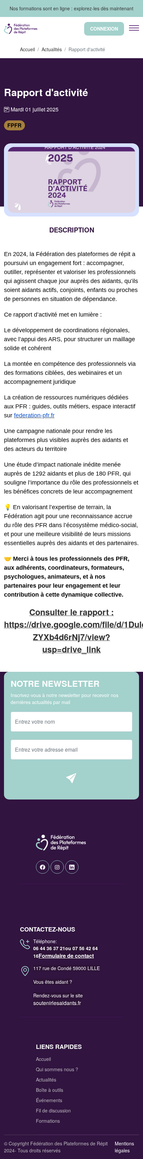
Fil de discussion (53, 1110)
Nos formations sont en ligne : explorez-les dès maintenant (71, 8)
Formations (48, 1120)
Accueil (27, 49)
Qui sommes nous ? (57, 1069)
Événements (49, 1100)
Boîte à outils (49, 1090)
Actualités (52, 49)
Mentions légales (124, 1147)
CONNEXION (104, 28)
